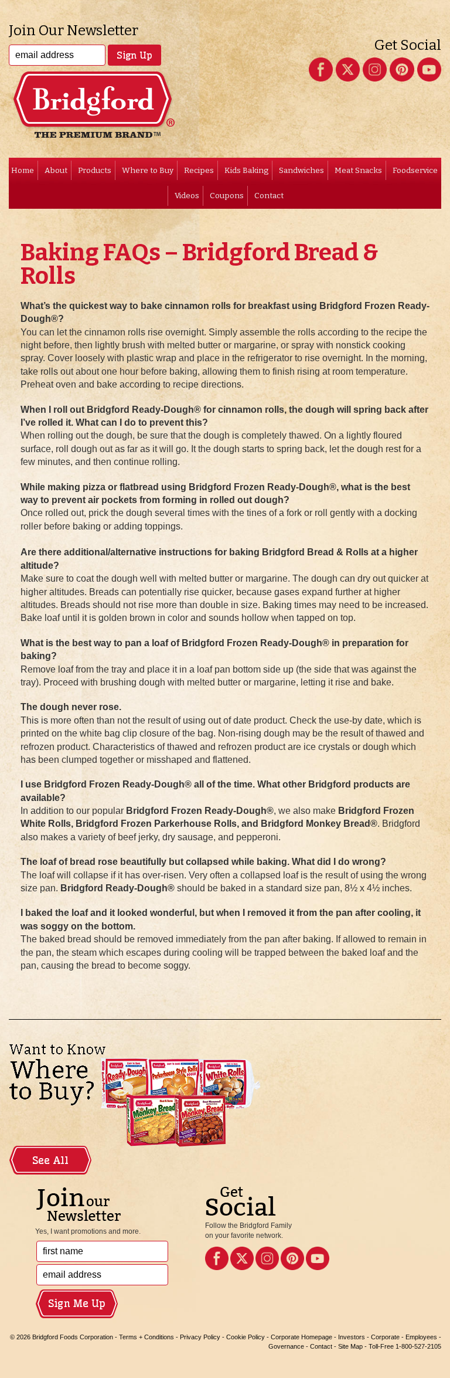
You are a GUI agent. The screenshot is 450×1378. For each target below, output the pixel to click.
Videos (187, 196)
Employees (421, 1336)
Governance (286, 1346)
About (56, 170)
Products (94, 170)
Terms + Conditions (146, 1336)
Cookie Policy (245, 1336)
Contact (269, 196)
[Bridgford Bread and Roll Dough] (225, 85)
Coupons (227, 196)
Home (22, 170)
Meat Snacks (358, 170)
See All (50, 1160)
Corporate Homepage (301, 1336)
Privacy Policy (200, 1336)
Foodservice (415, 170)
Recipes (199, 170)
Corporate (385, 1336)
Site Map (350, 1346)
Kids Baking (246, 170)
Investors (351, 1336)
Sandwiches (301, 170)
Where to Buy (147, 170)
